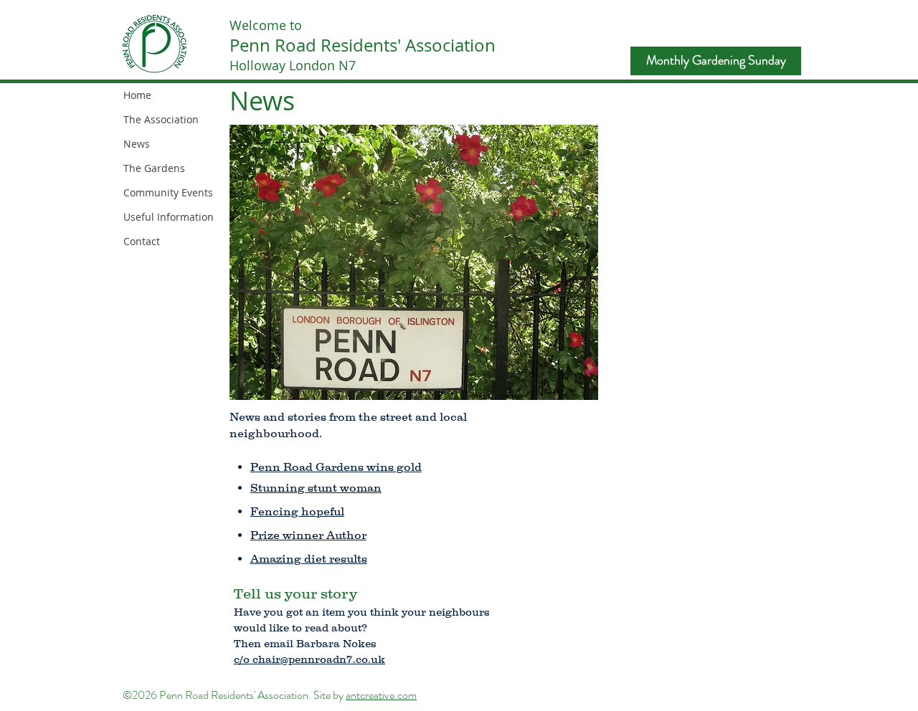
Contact (141, 241)
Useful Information (168, 217)
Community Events (168, 192)
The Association (161, 119)
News (136, 144)
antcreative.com (381, 695)
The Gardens (154, 168)
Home (137, 95)
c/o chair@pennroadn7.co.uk (309, 659)
